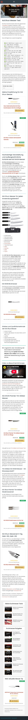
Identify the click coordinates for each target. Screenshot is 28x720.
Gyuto (5, 251)
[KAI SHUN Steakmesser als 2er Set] (14, 508)
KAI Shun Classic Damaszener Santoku (12, 138)
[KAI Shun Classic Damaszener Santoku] (14, 125)
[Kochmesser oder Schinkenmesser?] (9, 646)
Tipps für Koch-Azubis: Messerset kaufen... (17, 659)
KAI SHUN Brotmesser (10, 314)
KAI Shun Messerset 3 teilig (11, 564)
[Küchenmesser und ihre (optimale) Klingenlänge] (9, 653)
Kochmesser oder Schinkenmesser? (17, 645)
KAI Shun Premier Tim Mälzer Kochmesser (18, 614)
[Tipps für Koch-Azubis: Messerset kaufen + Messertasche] (9, 659)
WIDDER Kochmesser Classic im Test (17, 621)
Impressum (14, 718)
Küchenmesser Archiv (6, 718)
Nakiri (5, 250)
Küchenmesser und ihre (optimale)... (17, 652)
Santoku (6, 248)
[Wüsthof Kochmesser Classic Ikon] (9, 609)
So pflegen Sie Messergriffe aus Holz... (17, 633)
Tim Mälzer (21, 475)
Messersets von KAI (11, 589)
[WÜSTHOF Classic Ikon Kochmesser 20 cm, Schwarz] (14, 686)
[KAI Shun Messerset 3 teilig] (14, 554)
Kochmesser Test (6, 596)
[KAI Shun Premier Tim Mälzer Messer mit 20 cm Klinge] (14, 421)
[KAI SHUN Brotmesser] (14, 302)
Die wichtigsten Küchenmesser (16, 639)
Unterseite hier (17, 590)
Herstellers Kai (5, 25)
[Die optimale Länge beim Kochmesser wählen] (9, 672)
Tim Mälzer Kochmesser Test (18, 448)
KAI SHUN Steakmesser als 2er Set (13, 520)
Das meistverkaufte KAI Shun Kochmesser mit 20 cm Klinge (12, 107)
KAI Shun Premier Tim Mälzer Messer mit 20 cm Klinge (14, 434)
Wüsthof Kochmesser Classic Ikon (18, 608)
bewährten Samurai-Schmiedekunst (11, 384)
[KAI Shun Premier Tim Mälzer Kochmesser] (9, 615)
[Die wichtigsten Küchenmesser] (9, 640)
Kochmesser (7, 243)
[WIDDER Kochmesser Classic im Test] (9, 622)
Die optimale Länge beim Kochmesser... (17, 671)
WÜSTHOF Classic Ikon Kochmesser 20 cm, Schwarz (14, 693)
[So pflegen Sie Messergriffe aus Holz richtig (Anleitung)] (9, 634)
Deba (5, 246)
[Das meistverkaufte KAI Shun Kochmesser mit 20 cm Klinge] (14, 99)
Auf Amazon (20, 110)
